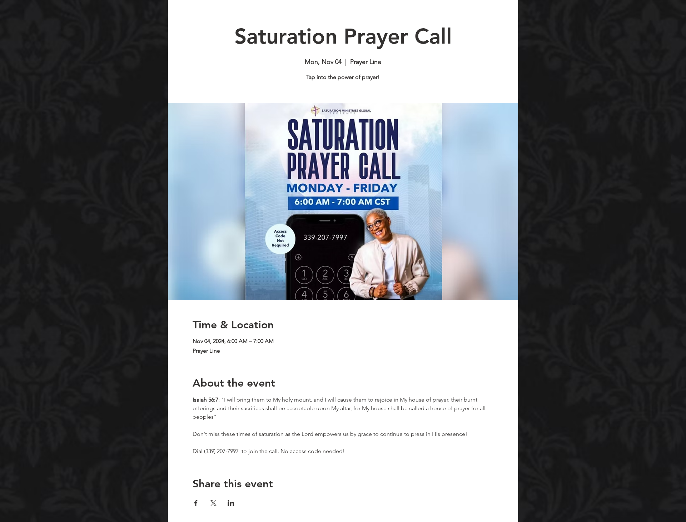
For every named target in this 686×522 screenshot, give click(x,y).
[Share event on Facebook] (196, 503)
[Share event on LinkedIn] (231, 503)
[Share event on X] (213, 503)
